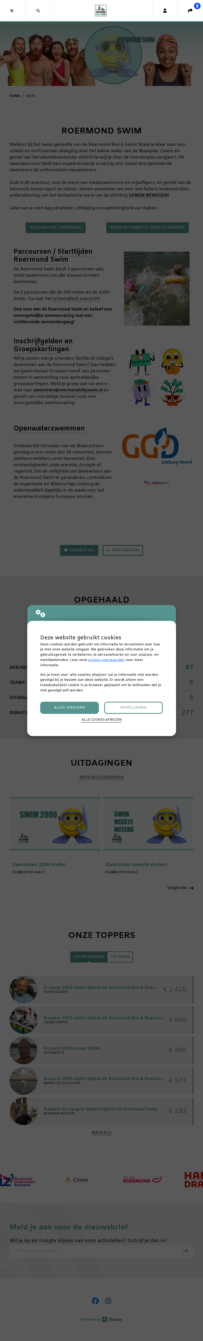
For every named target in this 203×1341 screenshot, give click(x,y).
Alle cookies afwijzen (102, 720)
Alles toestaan (69, 707)
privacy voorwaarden (106, 660)
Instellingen (133, 707)
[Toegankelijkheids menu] (197, 6)
